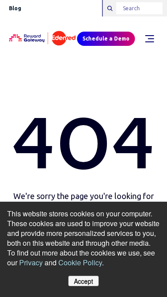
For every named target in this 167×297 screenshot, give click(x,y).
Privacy (31, 262)
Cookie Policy (80, 262)
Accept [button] (83, 281)
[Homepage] (42, 39)
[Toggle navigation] (149, 39)
